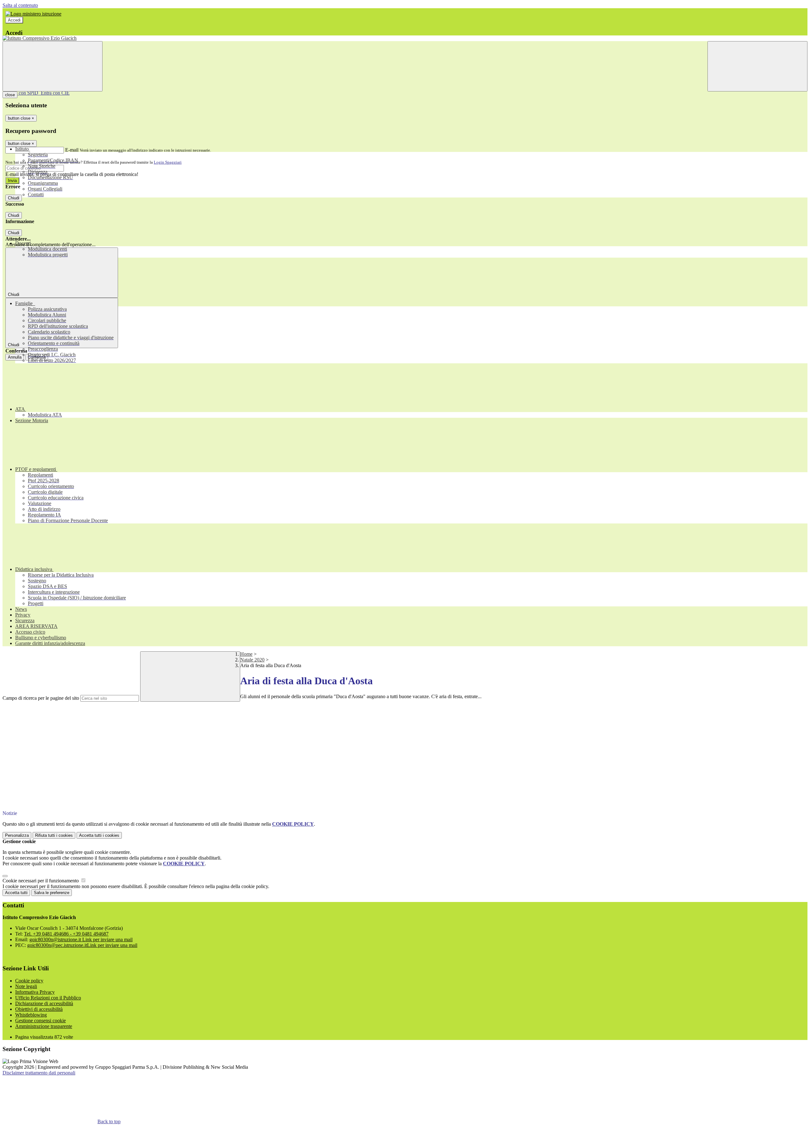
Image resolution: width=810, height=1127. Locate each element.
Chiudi (13, 198)
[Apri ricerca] (757, 66)
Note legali (26, 986)
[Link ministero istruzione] (33, 13)
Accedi (14, 20)
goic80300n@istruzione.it (81, 939)
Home (246, 654)
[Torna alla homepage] (405, 38)
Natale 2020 (252, 659)
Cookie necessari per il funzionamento (41, 880)
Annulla (15, 357)
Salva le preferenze (51, 892)
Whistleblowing (31, 1014)
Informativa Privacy (35, 992)
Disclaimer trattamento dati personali (39, 1072)
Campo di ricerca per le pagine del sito (41, 698)
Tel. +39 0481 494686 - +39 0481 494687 (66, 933)
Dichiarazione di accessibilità (44, 1003)
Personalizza (17, 835)
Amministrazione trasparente (43, 1026)
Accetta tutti (99, 835)
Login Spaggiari (168, 162)
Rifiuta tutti (54, 835)
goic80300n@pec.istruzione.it (82, 945)
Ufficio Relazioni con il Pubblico (48, 997)
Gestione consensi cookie (40, 1020)
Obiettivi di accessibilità (39, 1009)
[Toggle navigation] (53, 66)
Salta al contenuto (20, 5)
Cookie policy (29, 980)
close (10, 94)
